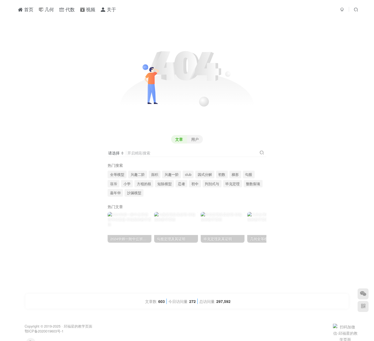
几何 (48, 9)
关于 (110, 9)
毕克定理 (232, 183)
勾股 (248, 174)
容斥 (113, 183)
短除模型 (164, 183)
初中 (194, 183)
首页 (28, 9)
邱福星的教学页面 (78, 326)
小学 (127, 183)
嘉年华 (115, 192)
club (188, 174)
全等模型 (117, 174)
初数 (221, 174)
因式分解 (205, 174)
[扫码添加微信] (363, 293)
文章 (179, 139)
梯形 (235, 174)
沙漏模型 (134, 192)
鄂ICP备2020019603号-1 (44, 331)
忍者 (181, 183)
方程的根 (144, 183)
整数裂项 (253, 183)
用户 (195, 139)
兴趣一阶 (172, 174)
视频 (90, 9)
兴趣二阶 (138, 174)
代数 (69, 9)
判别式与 (212, 183)
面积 (154, 174)
